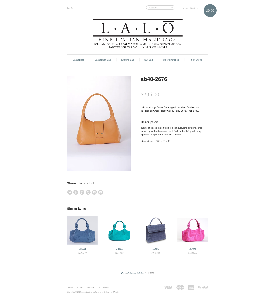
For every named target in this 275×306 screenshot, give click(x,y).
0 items (185, 8)
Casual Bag (78, 59)
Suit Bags (140, 273)
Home (123, 273)
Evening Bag (127, 59)
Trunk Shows (195, 59)
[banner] (137, 34)
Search (70, 287)
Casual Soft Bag (103, 59)
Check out (194, 8)
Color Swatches (171, 59)
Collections (131, 273)
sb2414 (155, 249)
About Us (79, 287)
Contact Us (90, 287)
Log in (70, 8)
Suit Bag (148, 59)
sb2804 (82, 249)
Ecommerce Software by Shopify (106, 292)
